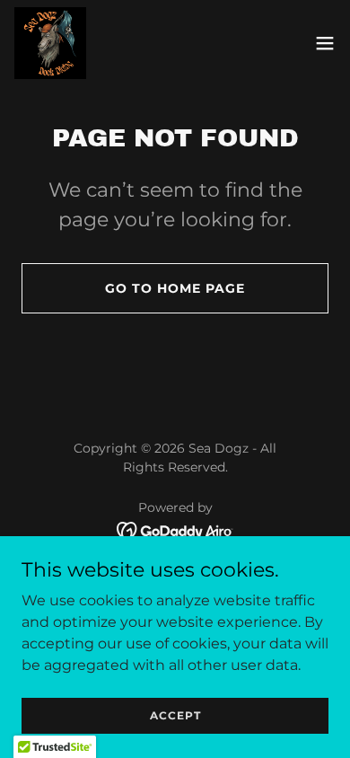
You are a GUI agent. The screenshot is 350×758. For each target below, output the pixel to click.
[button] (325, 43)
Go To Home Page (175, 288)
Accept (175, 715)
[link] (50, 43)
